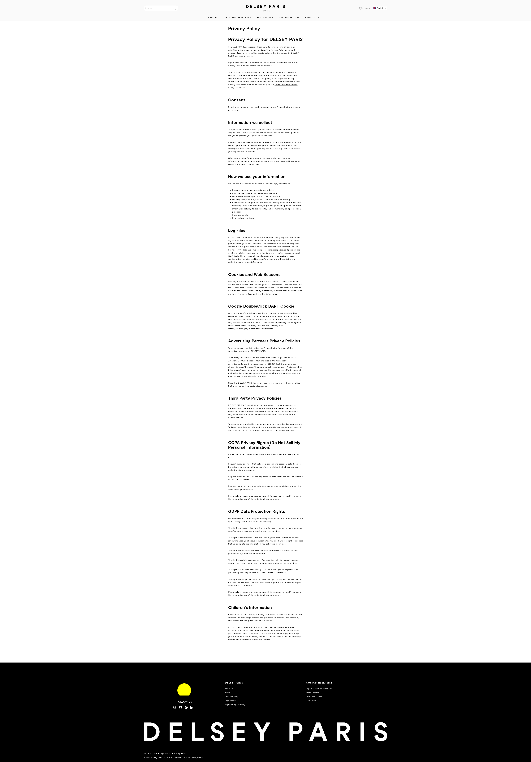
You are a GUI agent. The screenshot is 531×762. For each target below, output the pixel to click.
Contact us (311, 701)
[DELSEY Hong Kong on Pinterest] (186, 707)
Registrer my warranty (235, 704)
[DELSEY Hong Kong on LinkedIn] (191, 707)
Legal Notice (230, 701)
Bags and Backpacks (238, 17)
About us (229, 689)
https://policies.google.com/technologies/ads (250, 328)
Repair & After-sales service (319, 689)
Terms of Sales (150, 753)
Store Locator (312, 693)
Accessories (265, 17)
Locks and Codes (314, 697)
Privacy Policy (231, 697)
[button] (380, 8)
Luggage (213, 17)
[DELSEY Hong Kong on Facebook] (180, 707)
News (227, 693)
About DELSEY (314, 17)
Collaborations (289, 17)
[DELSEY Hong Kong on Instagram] (174, 707)
